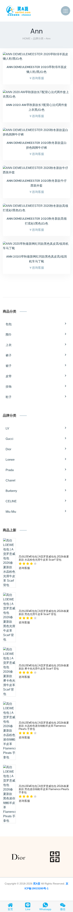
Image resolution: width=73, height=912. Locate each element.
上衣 (9, 345)
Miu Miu (11, 511)
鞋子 (9, 397)
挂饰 (9, 386)
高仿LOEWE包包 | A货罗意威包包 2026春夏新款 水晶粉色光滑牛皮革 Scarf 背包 (44, 558)
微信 (62, 909)
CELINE (11, 501)
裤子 (9, 355)
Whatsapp (45, 909)
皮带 (9, 376)
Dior (8, 449)
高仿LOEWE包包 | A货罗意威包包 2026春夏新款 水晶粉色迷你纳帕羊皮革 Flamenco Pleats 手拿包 (44, 726)
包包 (9, 324)
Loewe (10, 459)
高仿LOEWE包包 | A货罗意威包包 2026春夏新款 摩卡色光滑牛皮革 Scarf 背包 (44, 667)
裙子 (9, 365)
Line (27, 909)
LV (7, 428)
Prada (10, 470)
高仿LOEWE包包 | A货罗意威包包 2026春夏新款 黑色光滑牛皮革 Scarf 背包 (44, 612)
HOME (26, 38)
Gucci (9, 438)
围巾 (9, 334)
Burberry (11, 490)
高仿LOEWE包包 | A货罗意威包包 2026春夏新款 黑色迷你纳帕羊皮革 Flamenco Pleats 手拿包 (44, 789)
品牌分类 (38, 38)
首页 (10, 909)
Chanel (10, 480)
